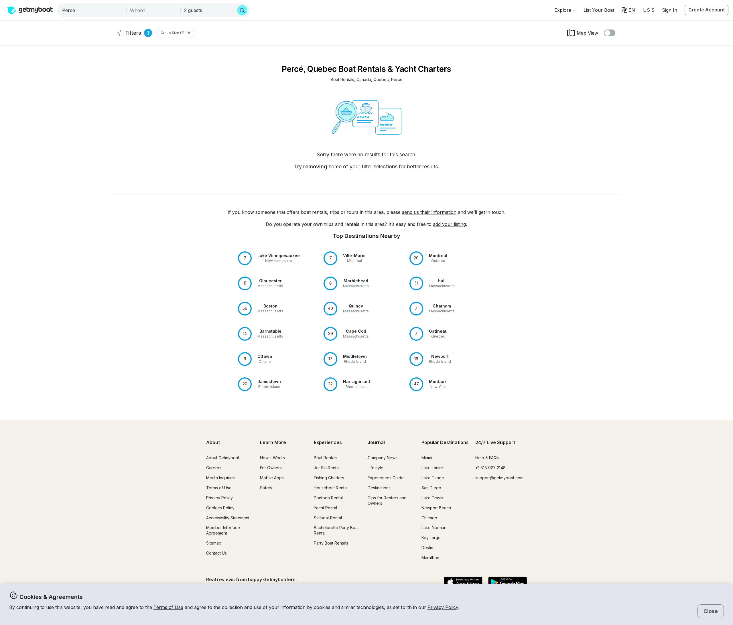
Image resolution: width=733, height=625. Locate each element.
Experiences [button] (328, 442)
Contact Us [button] (216, 553)
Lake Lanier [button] (432, 467)
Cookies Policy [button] (220, 507)
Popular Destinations (445, 442)
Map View (587, 33)
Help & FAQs (487, 457)
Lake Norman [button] (433, 527)
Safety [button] (266, 487)
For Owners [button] (271, 467)
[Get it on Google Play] (507, 583)
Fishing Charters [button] (329, 477)
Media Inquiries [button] (220, 477)
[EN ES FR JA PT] (628, 10)
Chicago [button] (429, 517)
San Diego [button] (431, 487)
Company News (382, 457)
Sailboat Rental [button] (328, 517)
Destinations (379, 487)
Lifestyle (375, 467)
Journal (376, 442)
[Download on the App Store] (463, 583)
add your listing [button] (449, 224)
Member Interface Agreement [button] (223, 530)
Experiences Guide (386, 477)
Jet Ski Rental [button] (327, 467)
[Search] (242, 10)
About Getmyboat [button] (222, 457)
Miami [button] (426, 457)
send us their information (429, 212)
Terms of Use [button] (168, 607)
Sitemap (213, 543)
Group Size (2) (172, 33)
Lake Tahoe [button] (432, 477)
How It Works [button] (272, 457)
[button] (599, 10)
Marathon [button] (430, 557)
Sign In (669, 10)
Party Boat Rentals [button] (331, 543)
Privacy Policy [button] (442, 607)
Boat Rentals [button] (325, 457)
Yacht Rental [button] (325, 507)
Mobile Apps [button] (272, 477)
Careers (213, 467)
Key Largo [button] (431, 537)
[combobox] (92, 10)
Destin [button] (427, 547)
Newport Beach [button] (436, 507)
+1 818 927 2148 (490, 467)
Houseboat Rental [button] (331, 487)
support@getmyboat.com (499, 477)
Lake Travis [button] (432, 497)
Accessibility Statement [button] (227, 517)
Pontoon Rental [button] (328, 497)
